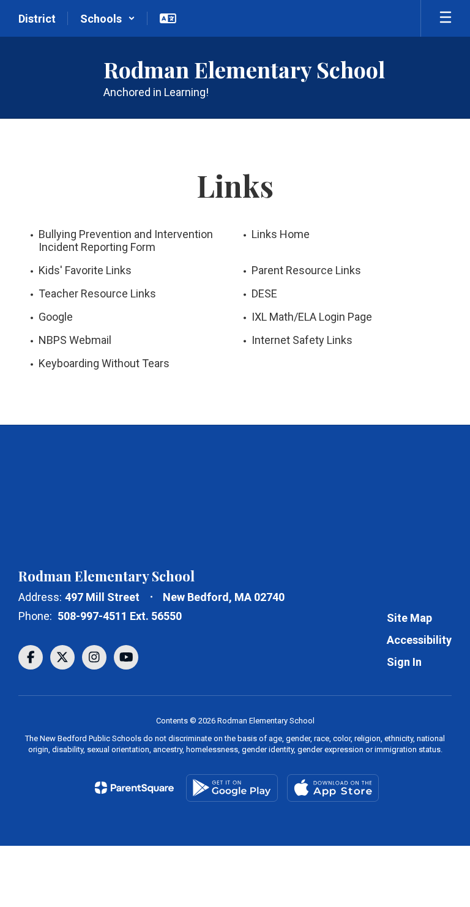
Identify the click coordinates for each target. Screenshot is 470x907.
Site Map (409, 617)
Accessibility (419, 639)
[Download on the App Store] (333, 788)
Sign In (404, 661)
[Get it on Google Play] (232, 788)
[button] (107, 18)
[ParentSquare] (134, 787)
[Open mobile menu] (445, 18)
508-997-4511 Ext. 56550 (120, 616)
